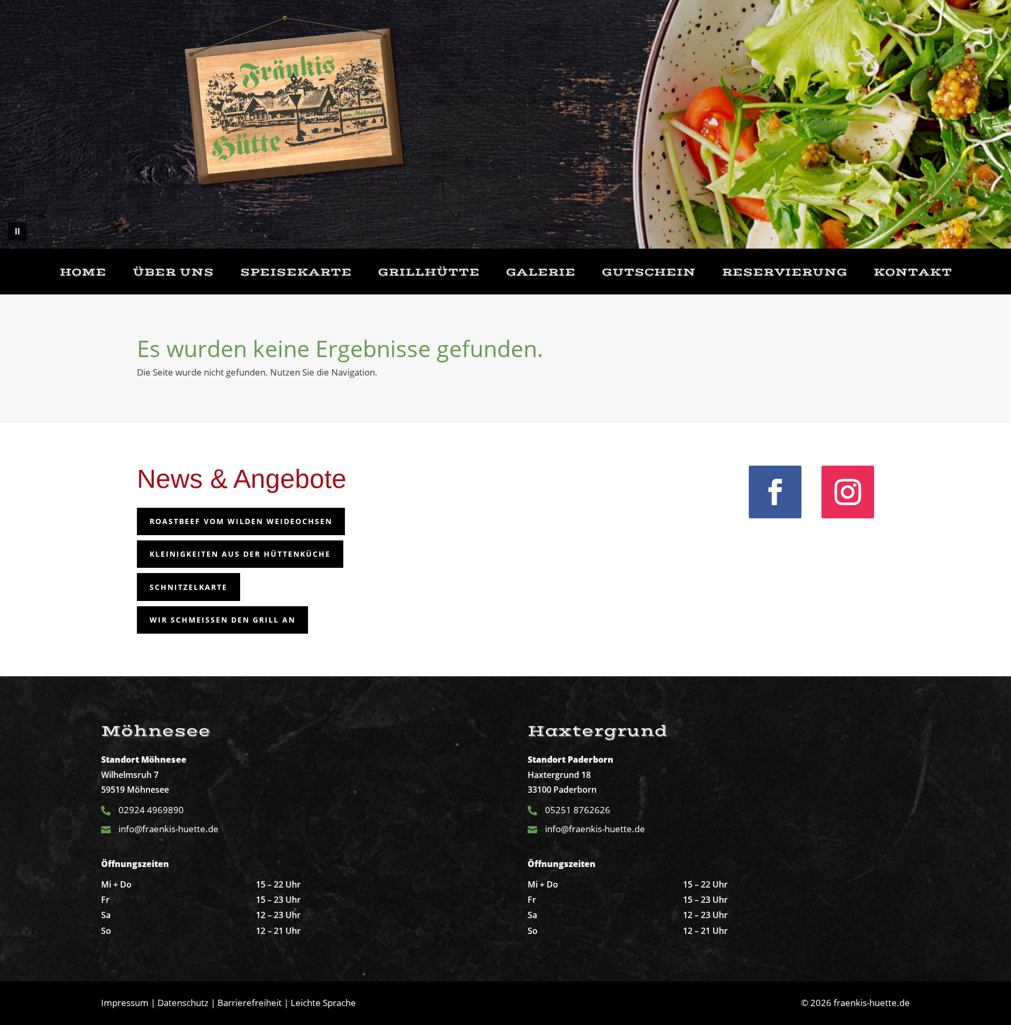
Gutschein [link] (649, 272)
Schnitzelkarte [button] (188, 587)
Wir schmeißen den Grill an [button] (222, 620)
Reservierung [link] (784, 272)
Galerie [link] (541, 272)
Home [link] (83, 272)
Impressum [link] (124, 1003)
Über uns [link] (173, 272)
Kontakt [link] (913, 272)
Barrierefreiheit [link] (249, 1003)
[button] (17, 231)
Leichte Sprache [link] (323, 1003)
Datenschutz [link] (183, 1003)
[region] (505, 124)
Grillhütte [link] (429, 272)
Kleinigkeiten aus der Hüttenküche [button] (240, 554)
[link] (296, 103)
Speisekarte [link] (296, 272)
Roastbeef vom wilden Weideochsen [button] (241, 521)
